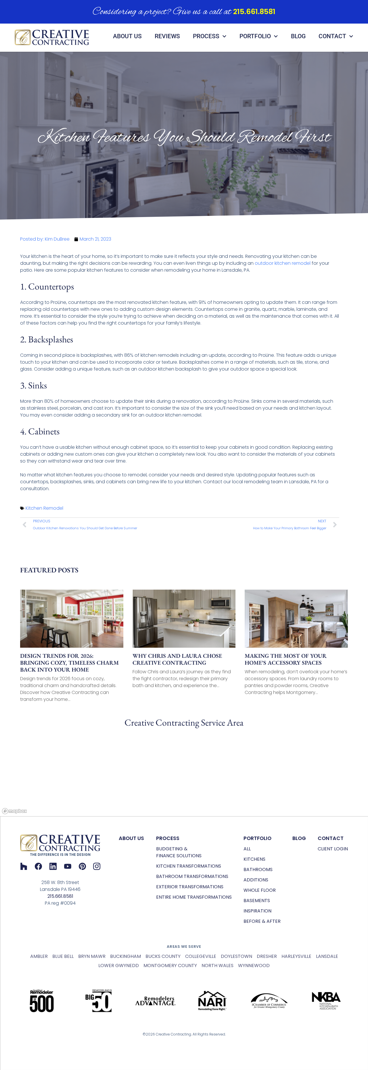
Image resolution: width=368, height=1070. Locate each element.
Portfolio (255, 36)
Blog (298, 36)
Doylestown (236, 956)
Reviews (167, 36)
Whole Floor (260, 890)
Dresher (267, 956)
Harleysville (296, 956)
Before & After (262, 921)
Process (206, 36)
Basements (257, 900)
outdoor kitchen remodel (282, 263)
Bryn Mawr (92, 956)
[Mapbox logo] (14, 811)
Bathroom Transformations (192, 876)
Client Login (333, 848)
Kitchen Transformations (188, 866)
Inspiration (257, 911)
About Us (127, 36)
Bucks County (163, 956)
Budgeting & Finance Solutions (179, 852)
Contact (332, 36)
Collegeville (200, 956)
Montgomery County (170, 965)
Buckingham (125, 956)
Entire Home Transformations (194, 897)
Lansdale (327, 956)
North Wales (217, 965)
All (247, 848)
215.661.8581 (254, 12)
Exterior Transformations (189, 886)
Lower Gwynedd (118, 965)
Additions (256, 880)
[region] (184, 773)
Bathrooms (258, 869)
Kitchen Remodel (44, 508)
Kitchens (254, 859)
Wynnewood (254, 965)
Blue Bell (63, 956)
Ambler (39, 956)
